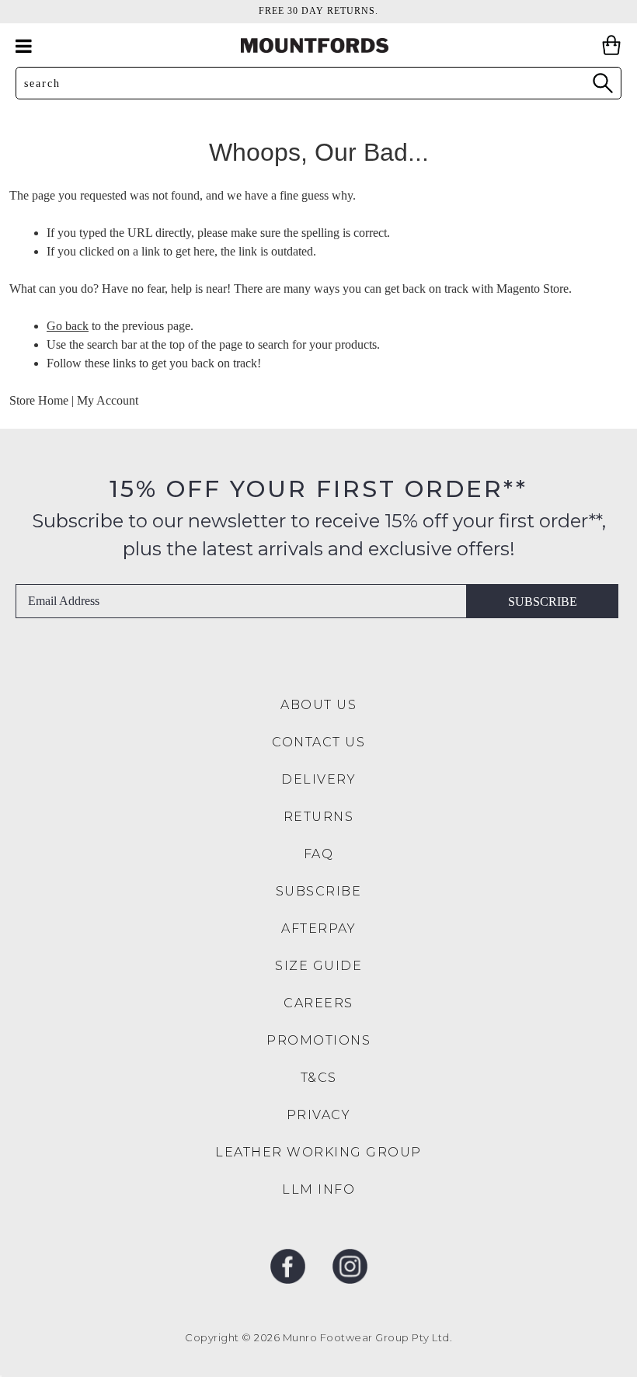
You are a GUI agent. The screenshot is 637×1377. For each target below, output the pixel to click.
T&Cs (319, 1077)
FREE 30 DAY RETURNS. (318, 10)
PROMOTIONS (318, 1040)
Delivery (318, 779)
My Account (107, 400)
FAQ (319, 854)
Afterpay (318, 928)
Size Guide (318, 965)
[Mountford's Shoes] (318, 45)
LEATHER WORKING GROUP (318, 1152)
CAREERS (318, 1003)
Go (602, 83)
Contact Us (318, 742)
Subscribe (542, 601)
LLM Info (318, 1189)
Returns (319, 816)
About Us (318, 704)
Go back (68, 325)
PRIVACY (319, 1115)
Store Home (38, 400)
